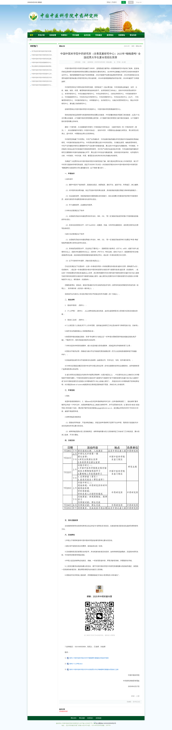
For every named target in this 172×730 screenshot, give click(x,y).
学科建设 (98, 35)
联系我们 (90, 718)
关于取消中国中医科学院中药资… (42, 51)
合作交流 (87, 35)
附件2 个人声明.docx (76, 664)
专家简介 (64, 35)
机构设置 (52, 35)
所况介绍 (41, 35)
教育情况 (110, 35)
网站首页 (73, 718)
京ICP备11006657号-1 (86, 723)
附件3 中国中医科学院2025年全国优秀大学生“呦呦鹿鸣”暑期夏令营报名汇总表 (94, 669)
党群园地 (121, 35)
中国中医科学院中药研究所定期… (42, 59)
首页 (31, 35)
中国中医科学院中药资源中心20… (42, 74)
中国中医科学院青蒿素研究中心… (42, 62)
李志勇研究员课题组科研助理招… (42, 66)
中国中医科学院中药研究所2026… (42, 55)
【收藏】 (129, 702)
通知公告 (139, 46)
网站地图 (82, 718)
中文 (130, 2)
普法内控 (133, 35)
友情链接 (98, 718)
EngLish (139, 2)
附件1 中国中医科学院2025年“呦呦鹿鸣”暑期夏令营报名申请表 (89, 658)
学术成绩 (75, 35)
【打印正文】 (136, 702)
